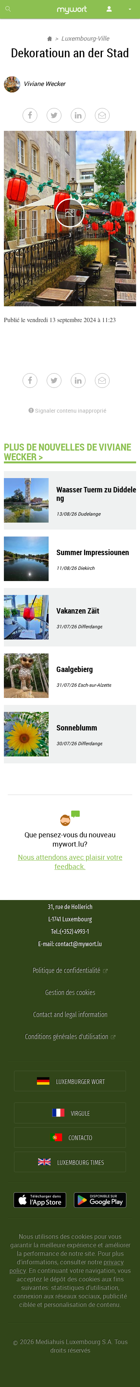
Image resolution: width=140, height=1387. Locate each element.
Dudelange (89, 514)
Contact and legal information (70, 1015)
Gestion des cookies (70, 993)
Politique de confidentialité (67, 971)
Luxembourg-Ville (85, 38)
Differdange (90, 626)
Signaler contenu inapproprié (70, 410)
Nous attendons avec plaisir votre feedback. (70, 861)
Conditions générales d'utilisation (67, 1037)
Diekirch (86, 568)
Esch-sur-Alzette (94, 685)
